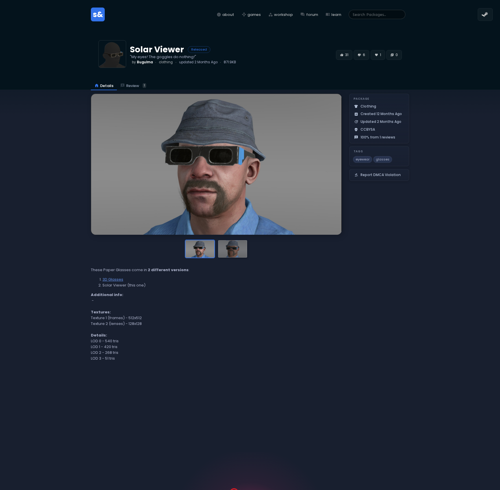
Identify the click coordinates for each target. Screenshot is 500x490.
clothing (166, 62)
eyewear (363, 159)
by (142, 62)
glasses (382, 159)
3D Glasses (112, 279)
